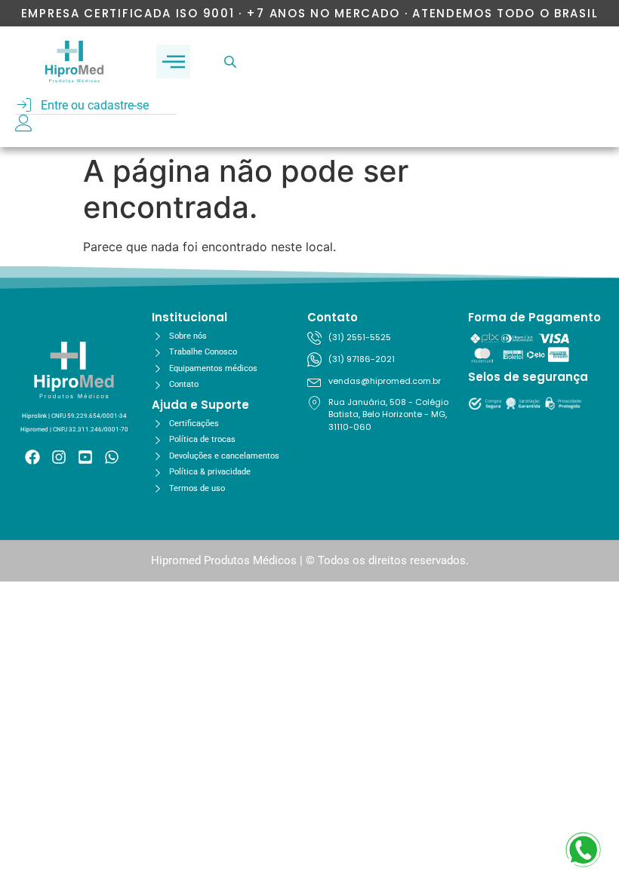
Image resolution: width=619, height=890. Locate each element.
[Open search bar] (231, 61)
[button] (173, 61)
